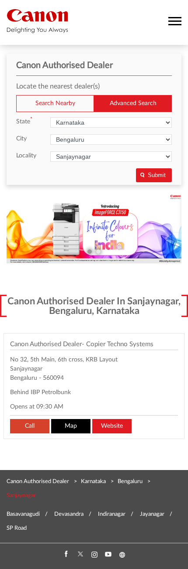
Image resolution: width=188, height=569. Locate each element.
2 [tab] (98, 251)
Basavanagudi (23, 514)
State (24, 121)
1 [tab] (89, 251)
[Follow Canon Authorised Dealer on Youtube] (108, 555)
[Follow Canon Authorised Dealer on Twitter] (80, 555)
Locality (26, 156)
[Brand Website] (122, 555)
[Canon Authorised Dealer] (37, 20)
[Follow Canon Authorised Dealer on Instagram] (94, 555)
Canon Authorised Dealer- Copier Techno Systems (81, 344)
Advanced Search (133, 103)
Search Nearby (55, 103)
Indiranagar (111, 514)
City (21, 139)
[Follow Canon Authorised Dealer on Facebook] (66, 555)
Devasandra (69, 514)
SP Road (17, 528)
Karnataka (93, 481)
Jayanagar (152, 514)
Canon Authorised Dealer (38, 481)
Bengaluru (130, 481)
